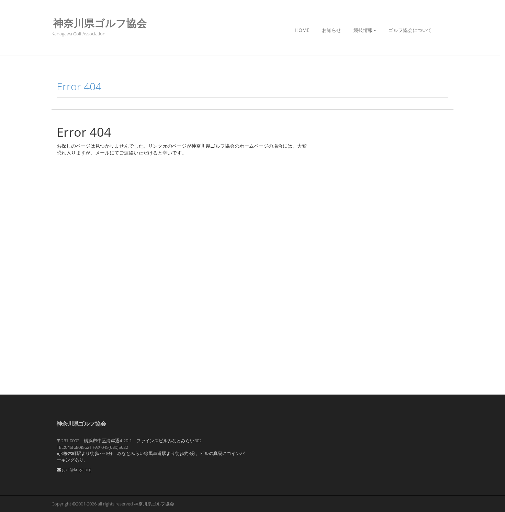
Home (302, 30)
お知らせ (331, 30)
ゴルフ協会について (410, 30)
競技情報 (363, 30)
